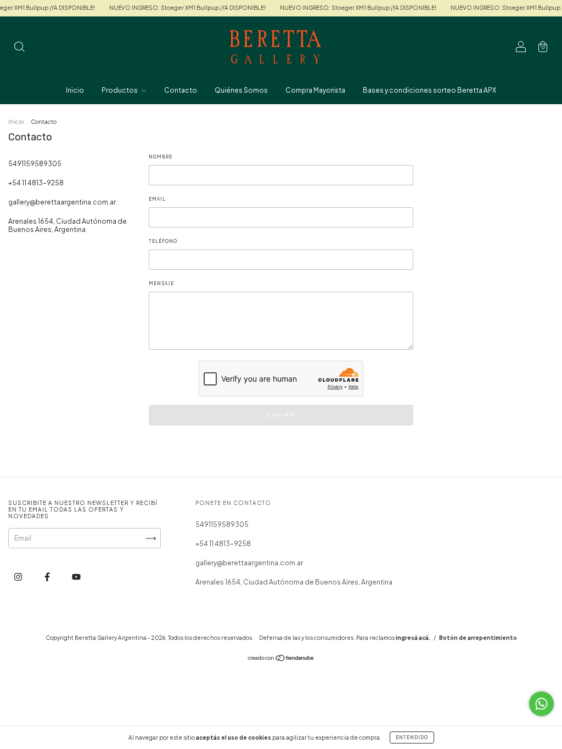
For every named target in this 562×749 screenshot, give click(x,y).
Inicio (75, 90)
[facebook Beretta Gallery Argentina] (47, 576)
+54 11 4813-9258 (36, 183)
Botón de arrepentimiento (478, 637)
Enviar (281, 415)
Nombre (160, 157)
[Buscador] (19, 48)
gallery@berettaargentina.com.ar (62, 202)
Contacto (180, 90)
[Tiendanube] (281, 659)
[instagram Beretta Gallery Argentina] (18, 576)
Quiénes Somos (241, 90)
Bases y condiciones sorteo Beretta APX (429, 90)
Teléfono (163, 241)
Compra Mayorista (315, 90)
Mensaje (161, 283)
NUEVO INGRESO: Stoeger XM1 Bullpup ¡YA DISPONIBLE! (178, 7)
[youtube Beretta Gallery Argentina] (76, 576)
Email (157, 199)
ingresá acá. (413, 637)
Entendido (412, 737)
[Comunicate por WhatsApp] (541, 703)
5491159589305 (34, 164)
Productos (120, 90)
